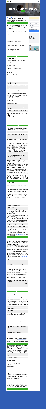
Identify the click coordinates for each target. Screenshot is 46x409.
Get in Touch (17, 180)
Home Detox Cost (31, 36)
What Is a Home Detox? (32, 35)
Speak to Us (17, 291)
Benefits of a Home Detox (32, 37)
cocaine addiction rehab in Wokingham (20, 234)
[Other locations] (37, 1)
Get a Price (17, 56)
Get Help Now (17, 125)
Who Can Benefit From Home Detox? (33, 39)
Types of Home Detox (32, 38)
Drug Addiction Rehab (10, 17)
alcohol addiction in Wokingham (22, 339)
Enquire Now (17, 343)
